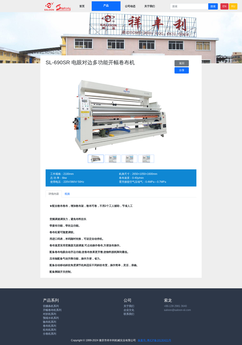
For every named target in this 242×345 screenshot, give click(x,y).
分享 (181, 70)
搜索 (213, 6)
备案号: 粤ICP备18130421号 (154, 340)
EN (224, 6)
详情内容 (53, 193)
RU (233, 6)
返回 (181, 63)
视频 (67, 193)
